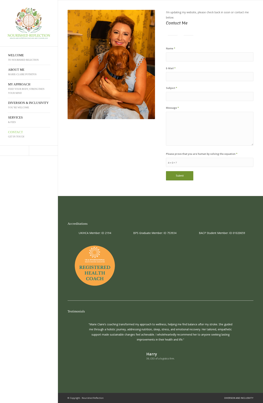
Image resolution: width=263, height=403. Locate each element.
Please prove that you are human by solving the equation (201, 154)
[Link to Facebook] (43, 151)
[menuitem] (29, 57)
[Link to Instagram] (14, 151)
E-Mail (171, 68)
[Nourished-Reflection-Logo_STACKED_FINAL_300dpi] (29, 23)
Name (170, 48)
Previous (76, 327)
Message (172, 107)
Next (244, 327)
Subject (171, 88)
